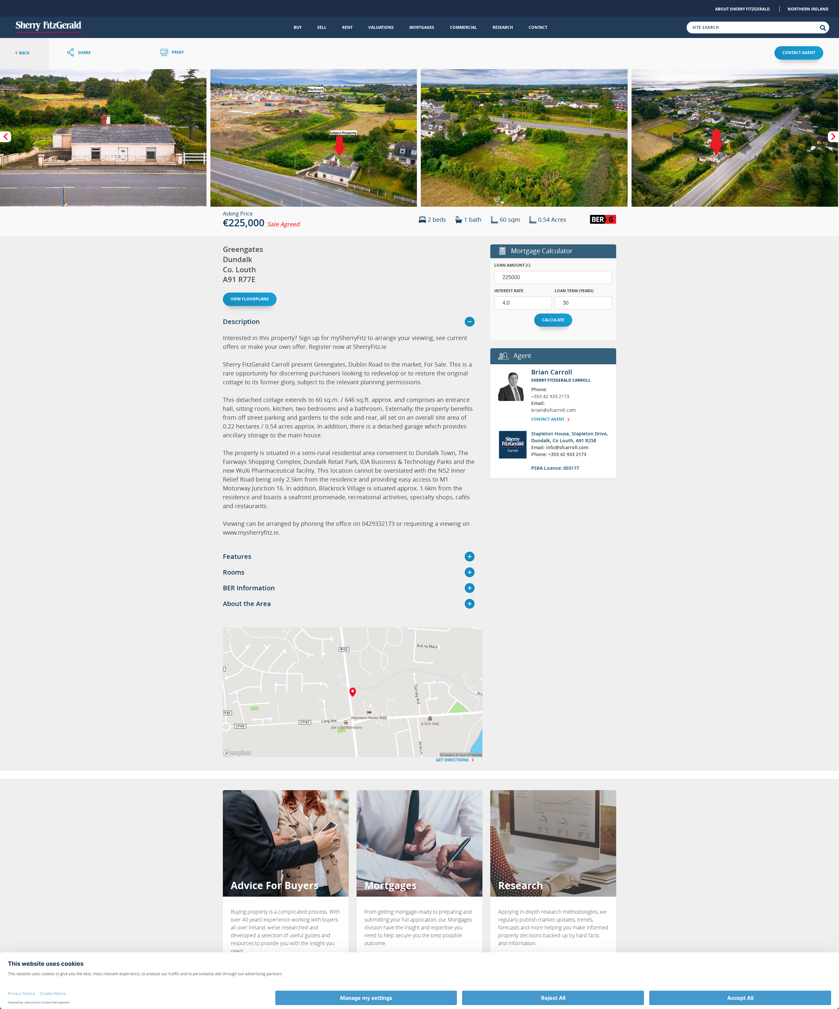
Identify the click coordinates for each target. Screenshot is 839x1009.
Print (177, 52)
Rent (347, 27)
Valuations (381, 27)
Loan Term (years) (574, 291)
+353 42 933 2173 (550, 396)
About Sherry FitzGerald (742, 9)
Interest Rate (508, 291)
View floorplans (250, 299)
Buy (298, 27)
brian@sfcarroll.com (553, 410)
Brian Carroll (551, 372)
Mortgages (421, 27)
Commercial (463, 27)
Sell (321, 27)
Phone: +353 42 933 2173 (558, 454)
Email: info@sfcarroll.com (559, 447)
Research (503, 27)
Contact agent (798, 52)
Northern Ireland (808, 9)
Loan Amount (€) (512, 265)
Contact (538, 27)
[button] (103, 138)
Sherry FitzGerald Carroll (561, 380)
